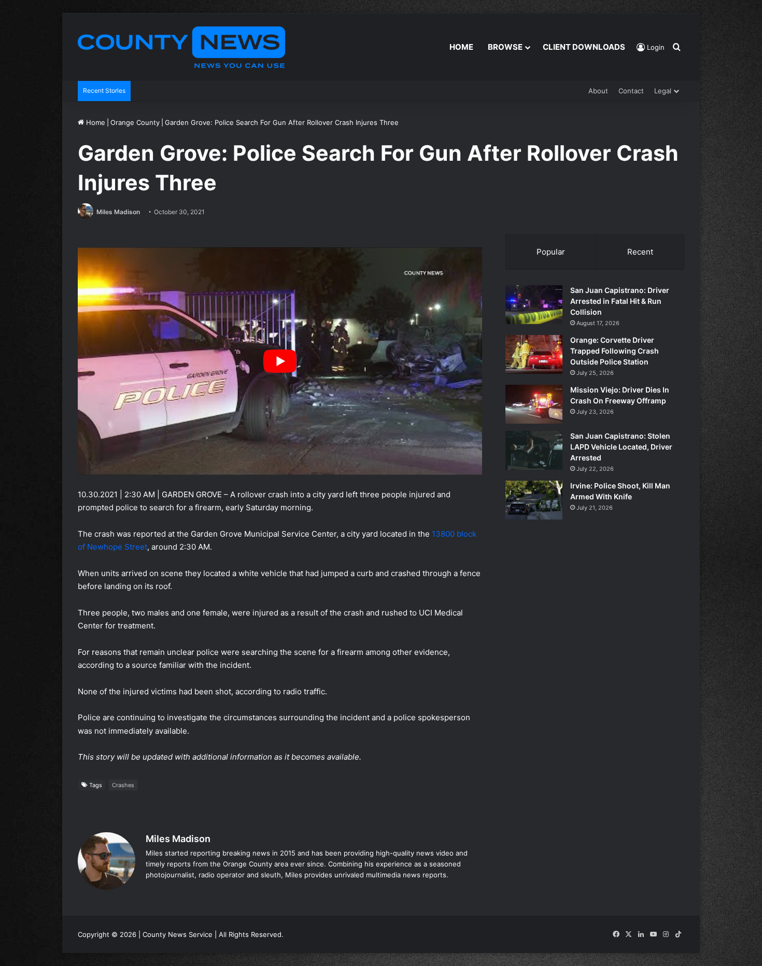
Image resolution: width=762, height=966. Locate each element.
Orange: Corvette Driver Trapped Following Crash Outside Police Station (614, 350)
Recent (640, 252)
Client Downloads (584, 47)
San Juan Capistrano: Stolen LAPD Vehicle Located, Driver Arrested (621, 446)
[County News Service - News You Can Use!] (181, 47)
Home (461, 47)
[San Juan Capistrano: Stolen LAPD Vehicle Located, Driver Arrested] (533, 450)
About (598, 91)
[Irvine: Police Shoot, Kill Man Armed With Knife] (533, 500)
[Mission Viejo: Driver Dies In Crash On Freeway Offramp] (533, 404)
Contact (631, 91)
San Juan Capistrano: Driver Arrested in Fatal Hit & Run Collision (619, 301)
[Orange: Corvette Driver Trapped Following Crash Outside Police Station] (533, 354)
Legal (662, 91)
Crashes (123, 785)
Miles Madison (118, 212)
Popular (551, 252)
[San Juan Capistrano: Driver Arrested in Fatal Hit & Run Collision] (533, 304)
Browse (505, 47)
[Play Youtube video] (280, 361)
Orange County (135, 122)
